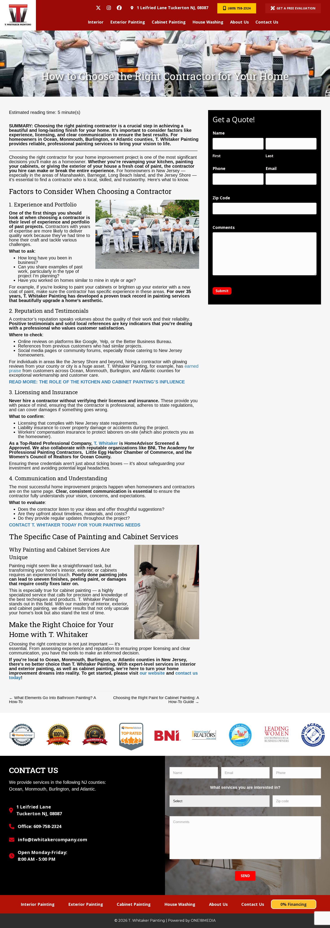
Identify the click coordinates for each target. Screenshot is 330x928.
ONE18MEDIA (203, 920)
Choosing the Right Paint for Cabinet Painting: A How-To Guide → (156, 700)
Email (271, 168)
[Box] (18, 15)
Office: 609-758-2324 (39, 826)
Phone (219, 168)
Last (269, 155)
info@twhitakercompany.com (52, 840)
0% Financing (293, 904)
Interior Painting (38, 904)
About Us (218, 904)
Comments (224, 227)
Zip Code (221, 197)
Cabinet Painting (134, 904)
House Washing (179, 904)
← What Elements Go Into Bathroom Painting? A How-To (52, 700)
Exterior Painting (85, 904)
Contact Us (252, 904)
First (217, 155)
